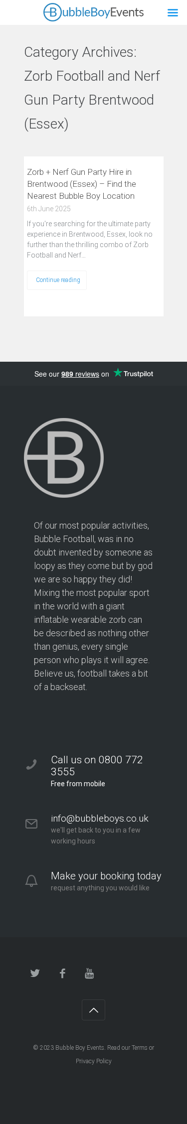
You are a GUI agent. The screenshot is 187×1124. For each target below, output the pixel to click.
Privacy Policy (94, 1061)
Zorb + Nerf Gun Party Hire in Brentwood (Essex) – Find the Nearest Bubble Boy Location (81, 184)
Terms (140, 1047)
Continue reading (58, 280)
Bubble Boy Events (79, 1047)
